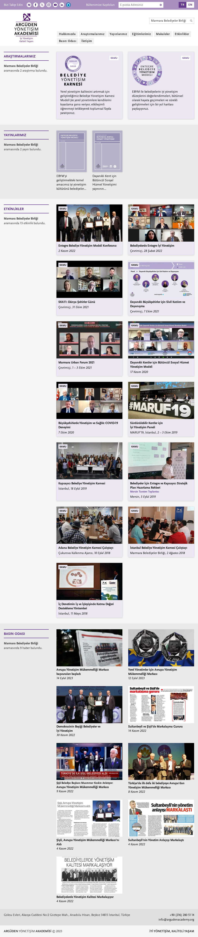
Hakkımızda (67, 34)
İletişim (86, 41)
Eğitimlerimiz (141, 34)
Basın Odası (67, 41)
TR (182, 4)
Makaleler (163, 34)
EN (190, 4)
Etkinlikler (182, 34)
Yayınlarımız (118, 34)
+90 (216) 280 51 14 (182, 915)
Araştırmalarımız (93, 34)
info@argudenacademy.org (176, 919)
